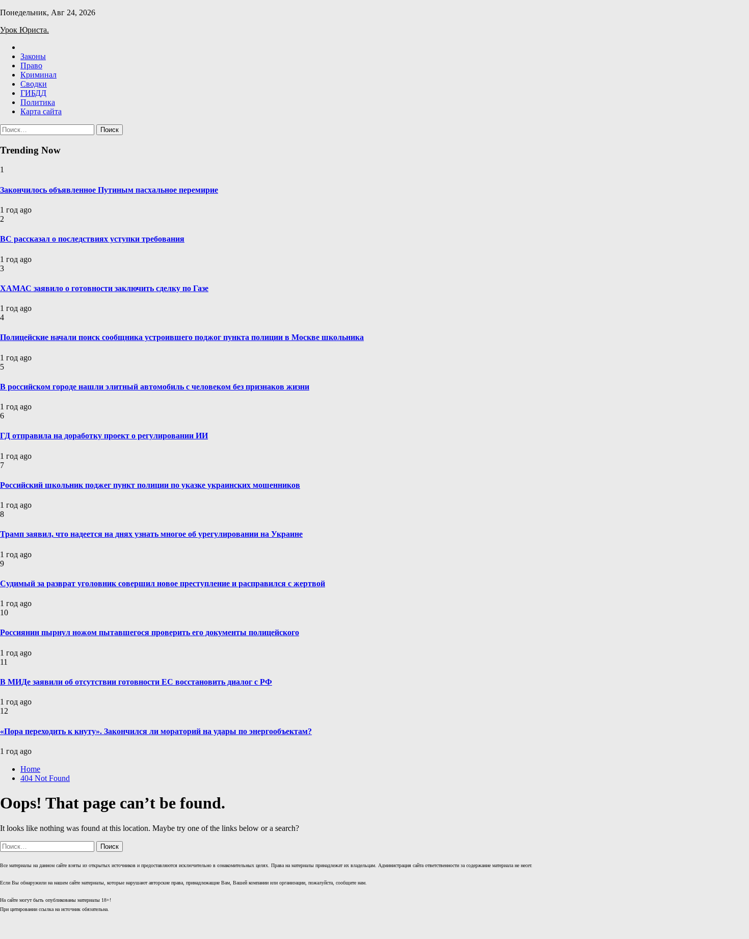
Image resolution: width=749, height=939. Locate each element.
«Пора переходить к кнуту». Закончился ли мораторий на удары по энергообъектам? (156, 731)
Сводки (33, 84)
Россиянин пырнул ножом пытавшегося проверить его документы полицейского (149, 632)
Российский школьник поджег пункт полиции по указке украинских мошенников (150, 485)
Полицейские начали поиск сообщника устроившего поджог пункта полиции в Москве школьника (182, 337)
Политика (37, 102)
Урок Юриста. (24, 29)
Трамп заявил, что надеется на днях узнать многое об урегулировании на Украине (151, 534)
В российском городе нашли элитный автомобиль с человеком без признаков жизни (154, 386)
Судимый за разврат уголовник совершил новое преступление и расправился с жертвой (162, 583)
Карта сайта (41, 111)
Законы (33, 56)
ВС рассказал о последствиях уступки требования (92, 238)
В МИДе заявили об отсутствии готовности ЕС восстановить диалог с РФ (136, 681)
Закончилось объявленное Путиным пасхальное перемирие (109, 190)
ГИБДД (33, 93)
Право (31, 65)
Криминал (38, 74)
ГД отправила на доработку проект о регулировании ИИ (104, 435)
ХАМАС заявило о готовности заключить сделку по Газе (104, 288)
